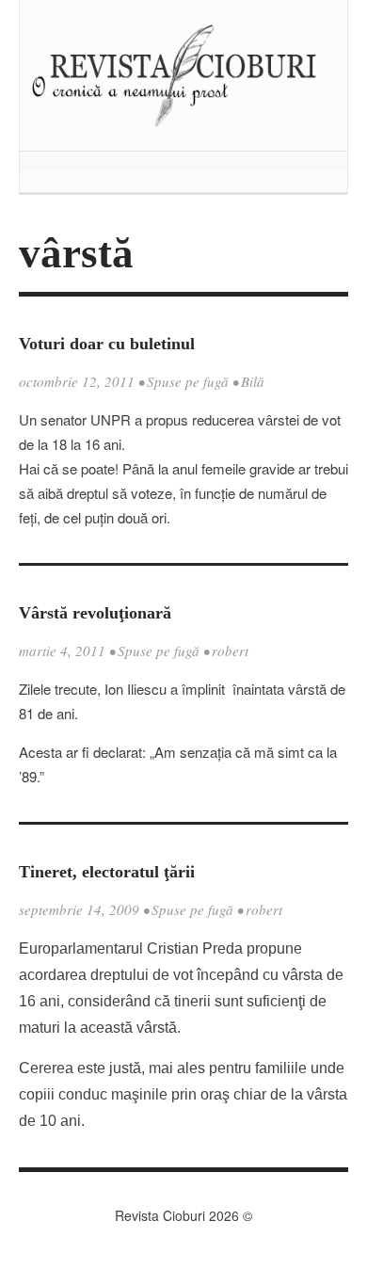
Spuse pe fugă (188, 381)
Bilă (252, 381)
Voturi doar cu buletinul (107, 343)
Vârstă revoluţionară (95, 612)
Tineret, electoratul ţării (107, 871)
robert (230, 650)
